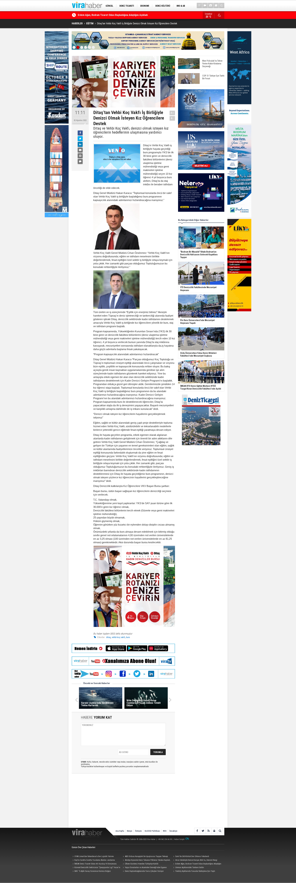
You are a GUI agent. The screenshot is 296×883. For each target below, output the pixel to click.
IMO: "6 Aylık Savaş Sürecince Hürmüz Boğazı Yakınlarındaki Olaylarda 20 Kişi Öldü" (91, 871)
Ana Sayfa (119, 831)
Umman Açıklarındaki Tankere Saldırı (189, 867)
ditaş (108, 637)
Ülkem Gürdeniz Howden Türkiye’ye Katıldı (141, 864)
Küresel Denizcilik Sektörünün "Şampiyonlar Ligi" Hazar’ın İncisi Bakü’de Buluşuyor (96, 867)
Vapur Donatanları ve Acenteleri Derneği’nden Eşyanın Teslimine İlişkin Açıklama (144, 867)
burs (128, 637)
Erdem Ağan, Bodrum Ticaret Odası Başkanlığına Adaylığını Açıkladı (196, 864)
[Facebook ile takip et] (197, 831)
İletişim (138, 831)
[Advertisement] (123, 803)
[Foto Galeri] (210, 5)
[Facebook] (80, 132)
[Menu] (199, 5)
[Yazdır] (80, 155)
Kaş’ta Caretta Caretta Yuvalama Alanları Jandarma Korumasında (93, 860)
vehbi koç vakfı (118, 637)
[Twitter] (80, 138)
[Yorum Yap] (80, 161)
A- (172, 118)
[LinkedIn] (80, 144)
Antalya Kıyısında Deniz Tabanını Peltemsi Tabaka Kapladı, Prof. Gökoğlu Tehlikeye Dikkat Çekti (146, 860)
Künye (129, 831)
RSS (164, 831)
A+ (172, 112)
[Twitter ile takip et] (203, 831)
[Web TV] (205, 5)
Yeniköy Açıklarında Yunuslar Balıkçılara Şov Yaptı (195, 871)
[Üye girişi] (214, 831)
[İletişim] (216, 5)
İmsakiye (173, 831)
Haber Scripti (179, 839)
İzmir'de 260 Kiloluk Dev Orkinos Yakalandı (192, 856)
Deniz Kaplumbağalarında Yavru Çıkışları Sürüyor (144, 871)
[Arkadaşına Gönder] (80, 150)
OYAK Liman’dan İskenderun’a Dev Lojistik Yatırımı (104, 15)
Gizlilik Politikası (152, 831)
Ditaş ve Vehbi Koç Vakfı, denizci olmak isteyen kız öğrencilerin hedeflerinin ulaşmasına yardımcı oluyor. (131, 132)
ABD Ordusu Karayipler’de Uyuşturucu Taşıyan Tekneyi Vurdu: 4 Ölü (145, 856)
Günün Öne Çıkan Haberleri (83, 847)
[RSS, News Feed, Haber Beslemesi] (208, 831)
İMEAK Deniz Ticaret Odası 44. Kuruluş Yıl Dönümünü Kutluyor (94, 864)
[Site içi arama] (221, 5)
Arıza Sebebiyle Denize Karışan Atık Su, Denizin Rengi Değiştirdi (194, 860)
